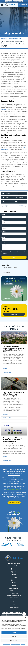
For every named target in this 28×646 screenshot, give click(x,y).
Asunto (3, 237)
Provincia (3, 231)
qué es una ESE (5, 109)
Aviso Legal (23, 644)
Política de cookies (6, 644)
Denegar (14, 636)
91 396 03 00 (10, 308)
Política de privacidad (15, 644)
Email (2, 220)
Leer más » (5, 368)
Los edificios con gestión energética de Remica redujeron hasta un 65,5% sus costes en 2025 (13, 349)
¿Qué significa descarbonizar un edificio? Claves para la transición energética (13, 394)
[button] (26, 617)
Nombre (3, 214)
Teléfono (3, 225)
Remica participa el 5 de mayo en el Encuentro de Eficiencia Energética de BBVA (14, 439)
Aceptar (14, 632)
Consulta (3, 242)
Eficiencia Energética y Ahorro (15, 38)
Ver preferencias (14, 640)
